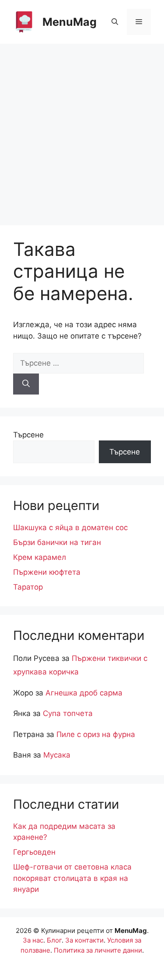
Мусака (56, 755)
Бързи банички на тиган (57, 542)
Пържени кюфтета (46, 572)
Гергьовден (34, 852)
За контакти (84, 940)
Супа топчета (68, 713)
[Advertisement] (82, 130)
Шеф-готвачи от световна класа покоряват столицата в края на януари (72, 878)
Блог (54, 940)
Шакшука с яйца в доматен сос (70, 527)
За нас (33, 940)
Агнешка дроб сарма (83, 692)
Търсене (28, 434)
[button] (115, 22)
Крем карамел (39, 557)
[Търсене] (26, 384)
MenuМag (69, 21)
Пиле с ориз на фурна (95, 734)
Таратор (28, 587)
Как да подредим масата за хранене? (64, 832)
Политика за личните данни (98, 950)
